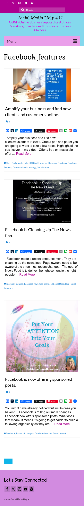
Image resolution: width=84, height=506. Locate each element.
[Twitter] (13, 489)
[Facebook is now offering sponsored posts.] (42, 336)
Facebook (62, 163)
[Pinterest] (31, 489)
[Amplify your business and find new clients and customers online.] (42, 85)
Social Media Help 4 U (40, 17)
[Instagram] (19, 489)
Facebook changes (25, 433)
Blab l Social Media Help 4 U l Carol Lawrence (26, 163)
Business (52, 163)
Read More (23, 153)
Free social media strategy (24, 167)
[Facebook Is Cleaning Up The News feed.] (42, 201)
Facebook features (14, 284)
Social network (59, 433)
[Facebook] (7, 489)
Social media (43, 167)
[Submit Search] (22, 9)
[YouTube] (25, 489)
